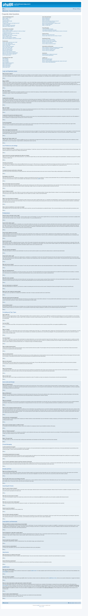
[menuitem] (4, 9)
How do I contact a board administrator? (49, 62)
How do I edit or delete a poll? (7, 47)
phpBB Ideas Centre (53, 578)
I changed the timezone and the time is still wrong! (11, 33)
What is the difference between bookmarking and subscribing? (52, 47)
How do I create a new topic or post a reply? (10, 42)
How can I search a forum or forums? (48, 39)
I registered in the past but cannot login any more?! (11, 23)
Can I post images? (6, 61)
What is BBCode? (5, 58)
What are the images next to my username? (10, 35)
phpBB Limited (33, 570)
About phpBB (5, 571)
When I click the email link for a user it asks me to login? (12, 38)
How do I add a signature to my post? (9, 44)
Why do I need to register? (7, 17)
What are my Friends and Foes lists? (48, 34)
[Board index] (8, 4)
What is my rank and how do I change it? (9, 37)
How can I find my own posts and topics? (49, 43)
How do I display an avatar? (7, 36)
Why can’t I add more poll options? (8, 46)
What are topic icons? (6, 67)
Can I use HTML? (6, 59)
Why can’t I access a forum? (7, 48)
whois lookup (5, 585)
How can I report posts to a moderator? (9, 51)
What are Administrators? (46, 17)
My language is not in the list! (7, 34)
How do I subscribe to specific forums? (48, 49)
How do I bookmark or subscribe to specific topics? (50, 48)
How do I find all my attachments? (47, 55)
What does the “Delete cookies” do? (9, 26)
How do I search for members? (47, 42)
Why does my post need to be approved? (9, 53)
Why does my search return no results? (49, 40)
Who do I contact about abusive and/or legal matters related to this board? (54, 61)
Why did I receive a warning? (7, 50)
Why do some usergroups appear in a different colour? (51, 23)
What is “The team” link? (46, 25)
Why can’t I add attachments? (8, 49)
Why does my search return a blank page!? (49, 41)
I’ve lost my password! (6, 24)
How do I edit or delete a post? (8, 43)
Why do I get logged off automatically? (9, 25)
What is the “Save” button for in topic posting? (10, 52)
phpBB (39, 178)
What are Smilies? (6, 60)
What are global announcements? (8, 62)
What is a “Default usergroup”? (47, 24)
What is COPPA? (5, 18)
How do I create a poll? (6, 45)
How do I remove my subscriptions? (48, 50)
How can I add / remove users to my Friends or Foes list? (52, 35)
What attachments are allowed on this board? (49, 54)
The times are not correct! (7, 32)
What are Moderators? (46, 18)
